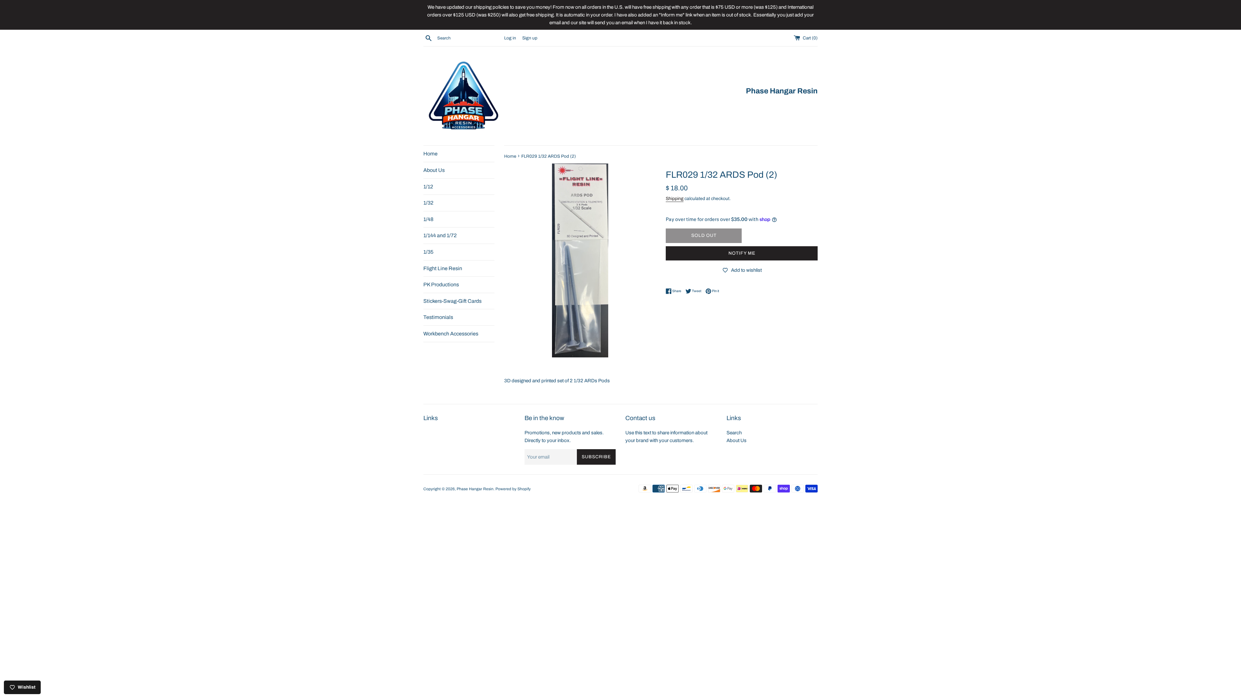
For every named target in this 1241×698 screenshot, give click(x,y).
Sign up (529, 38)
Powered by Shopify (513, 489)
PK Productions (441, 284)
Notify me (741, 253)
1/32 (428, 203)
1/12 (428, 186)
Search (734, 432)
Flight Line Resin (442, 268)
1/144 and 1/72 (440, 235)
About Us (434, 170)
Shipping (675, 198)
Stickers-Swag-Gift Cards (452, 301)
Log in (510, 38)
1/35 (428, 252)
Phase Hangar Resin (475, 489)
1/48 (428, 219)
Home (430, 153)
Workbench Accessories (450, 333)
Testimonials (438, 317)
